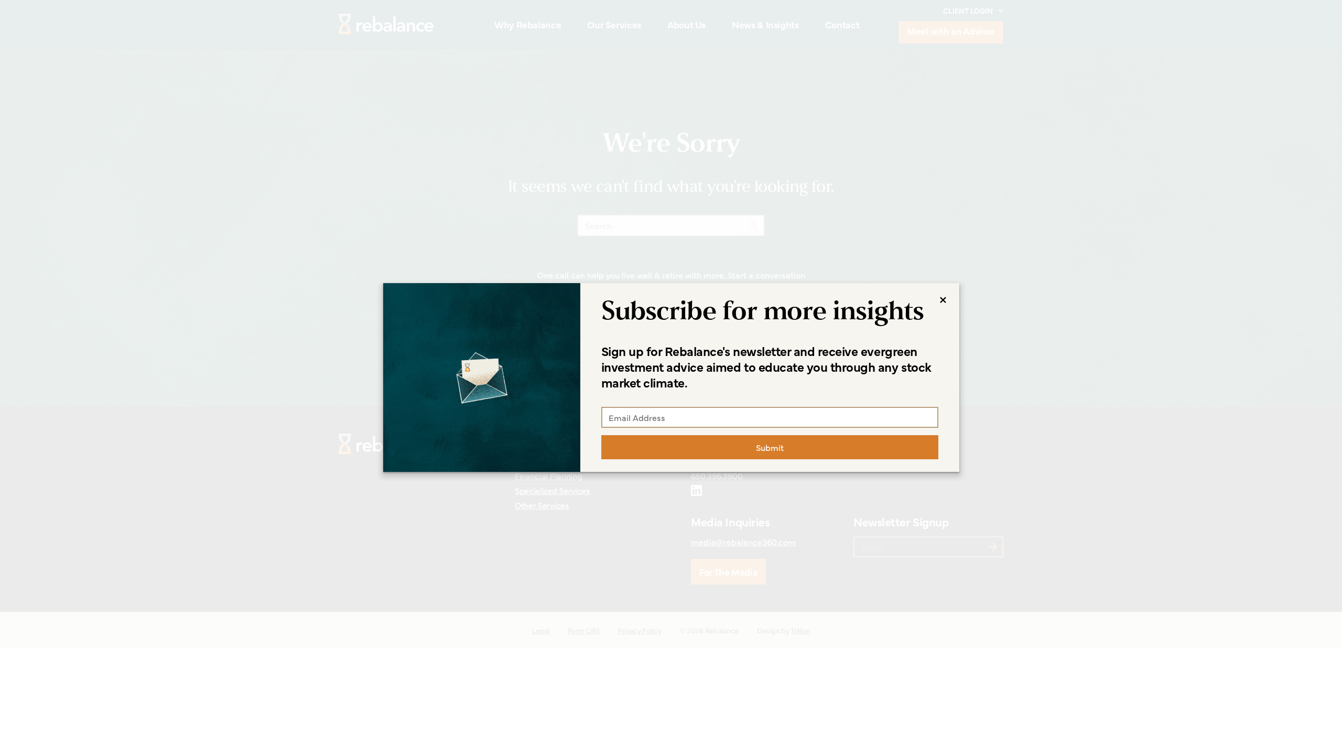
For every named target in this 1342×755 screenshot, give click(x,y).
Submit (770, 447)
